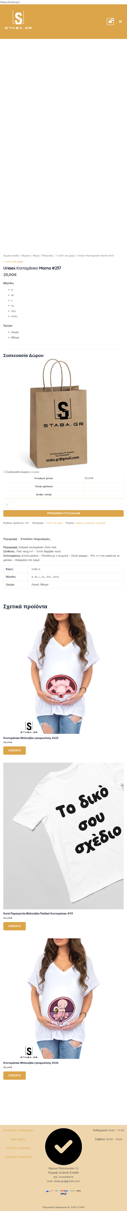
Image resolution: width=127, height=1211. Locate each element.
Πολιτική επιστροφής (18, 1148)
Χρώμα (7, 325)
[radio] (67, 290)
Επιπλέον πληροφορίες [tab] (35, 539)
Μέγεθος (8, 283)
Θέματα (26, 255)
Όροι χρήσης (18, 1139)
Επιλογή (15, 750)
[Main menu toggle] (120, 21)
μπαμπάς (90, 523)
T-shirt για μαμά (65, 255)
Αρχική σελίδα (11, 255)
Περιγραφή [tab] (10, 539)
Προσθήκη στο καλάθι (63, 513)
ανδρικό (80, 523)
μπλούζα (100, 523)
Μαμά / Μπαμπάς (43, 255)
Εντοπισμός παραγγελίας (18, 1130)
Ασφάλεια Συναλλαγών (18, 1157)
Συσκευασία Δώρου (22, 472)
